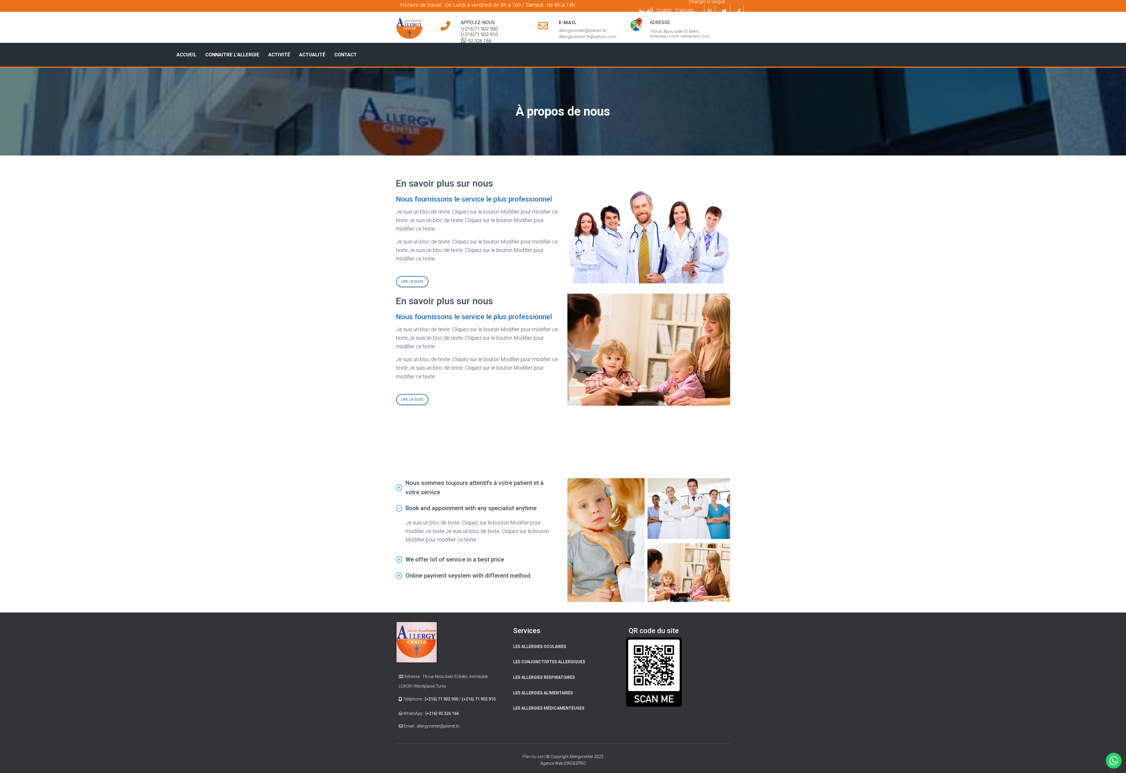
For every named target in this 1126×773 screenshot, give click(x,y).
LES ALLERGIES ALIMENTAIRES (543, 693)
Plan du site (534, 756)
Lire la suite (412, 282)
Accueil (186, 54)
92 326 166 (479, 41)
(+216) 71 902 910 (479, 699)
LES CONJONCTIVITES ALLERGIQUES (549, 661)
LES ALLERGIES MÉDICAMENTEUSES (548, 708)
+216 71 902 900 (682, 443)
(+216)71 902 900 (479, 29)
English (664, 10)
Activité (279, 54)
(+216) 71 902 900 (441, 699)
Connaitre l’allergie (232, 54)
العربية (646, 10)
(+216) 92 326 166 (442, 713)
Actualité (312, 54)
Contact (345, 54)
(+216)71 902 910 (479, 34)
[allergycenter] (409, 27)
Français (685, 10)
